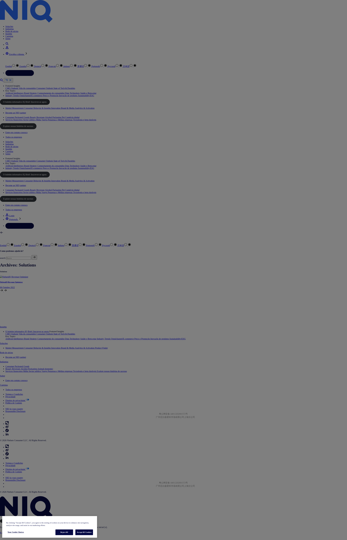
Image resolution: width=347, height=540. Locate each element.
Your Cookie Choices (16, 532)
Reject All (64, 532)
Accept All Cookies (84, 532)
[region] (49, 527)
